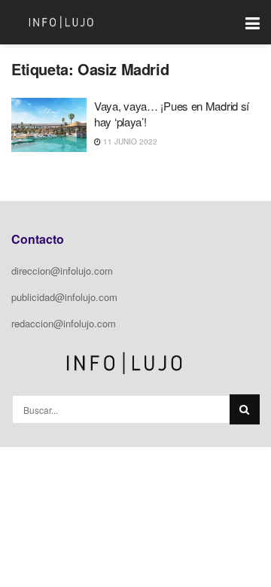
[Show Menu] (252, 22)
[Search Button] (245, 409)
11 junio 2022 (129, 141)
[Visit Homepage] (61, 22)
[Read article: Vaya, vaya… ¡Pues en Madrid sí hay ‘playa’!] (49, 125)
